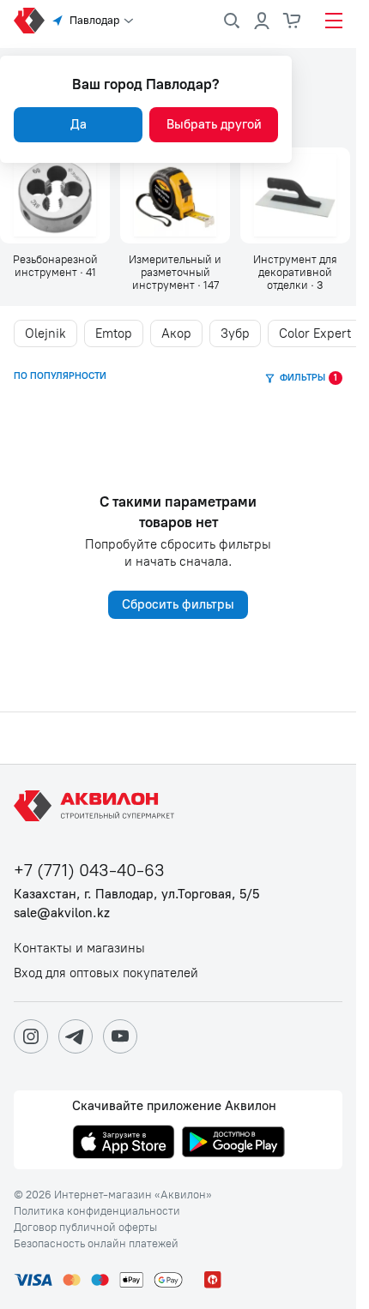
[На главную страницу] (97, 805)
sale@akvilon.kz (62, 913)
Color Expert (315, 333)
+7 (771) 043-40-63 (89, 870)
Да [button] (78, 124)
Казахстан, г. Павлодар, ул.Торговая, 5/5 (136, 894)
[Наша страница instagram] (31, 1036)
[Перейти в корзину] (292, 20)
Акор (176, 333)
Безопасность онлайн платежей (96, 1244)
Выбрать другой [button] (214, 124)
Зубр (235, 333)
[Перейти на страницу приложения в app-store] (123, 1143)
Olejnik (45, 333)
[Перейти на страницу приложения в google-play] (233, 1143)
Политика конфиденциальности (97, 1211)
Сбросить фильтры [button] (178, 604)
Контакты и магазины (79, 948)
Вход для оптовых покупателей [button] (106, 973)
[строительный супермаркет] (29, 20)
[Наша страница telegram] (75, 1036)
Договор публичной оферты (85, 1228)
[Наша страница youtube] (120, 1036)
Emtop (113, 333)
